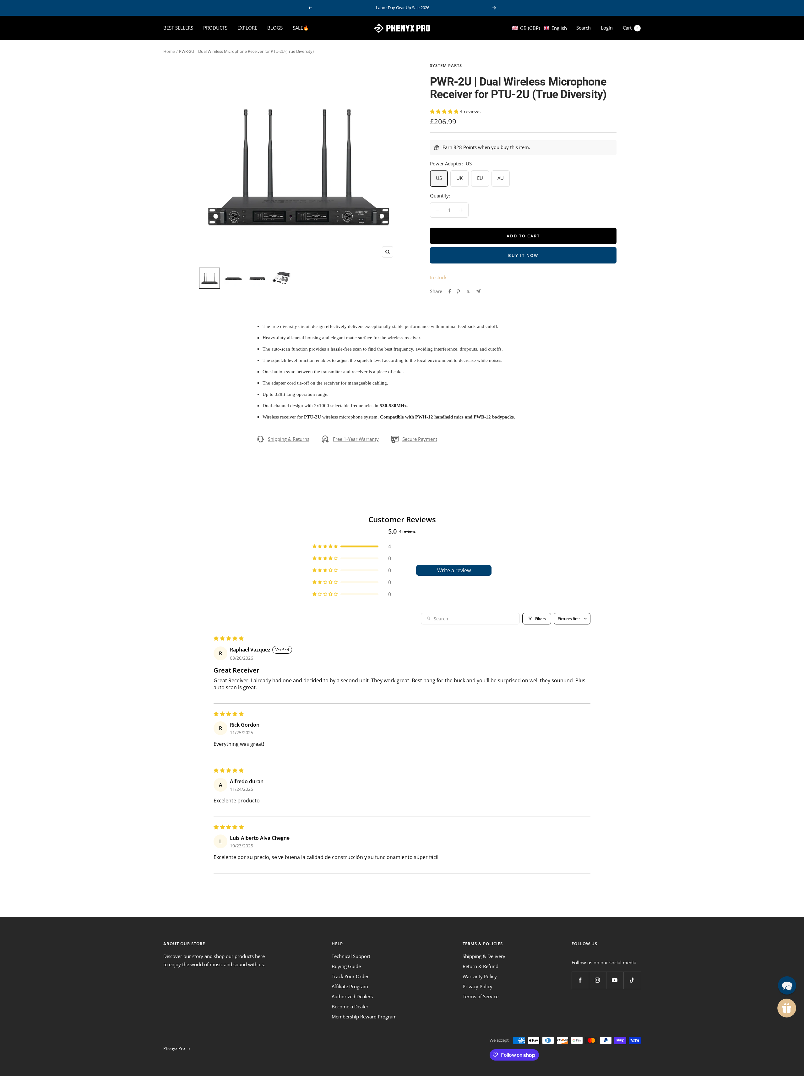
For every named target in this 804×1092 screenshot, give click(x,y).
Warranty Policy (480, 976)
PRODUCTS (215, 28)
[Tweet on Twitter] (468, 291)
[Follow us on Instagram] (597, 980)
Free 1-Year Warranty (356, 439)
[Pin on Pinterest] (458, 291)
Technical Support (351, 956)
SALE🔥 (301, 28)
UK (459, 178)
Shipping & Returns (288, 439)
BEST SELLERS (178, 28)
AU (500, 178)
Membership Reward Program (364, 1016)
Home (169, 51)
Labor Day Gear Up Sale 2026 (402, 7)
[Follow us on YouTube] (614, 980)
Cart (630, 28)
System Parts (446, 65)
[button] (539, 28)
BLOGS (275, 28)
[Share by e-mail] (478, 291)
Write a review (454, 570)
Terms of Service (480, 996)
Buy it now (523, 255)
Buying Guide (346, 966)
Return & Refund (480, 966)
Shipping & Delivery (484, 956)
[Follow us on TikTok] (632, 980)
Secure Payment (419, 439)
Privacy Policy (477, 986)
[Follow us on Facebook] (580, 980)
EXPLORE (247, 28)
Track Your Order (350, 976)
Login (607, 28)
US (439, 178)
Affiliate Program (350, 986)
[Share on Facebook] (449, 291)
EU (480, 178)
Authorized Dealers (352, 996)
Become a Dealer (350, 1006)
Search (583, 28)
